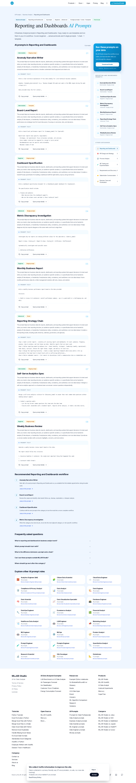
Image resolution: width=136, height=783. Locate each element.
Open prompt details (39, 96)
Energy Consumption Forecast (51, 691)
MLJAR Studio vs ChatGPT (107, 727)
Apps (88, 3)
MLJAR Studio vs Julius (106, 715)
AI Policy (15, 689)
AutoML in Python (18, 742)
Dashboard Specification (29, 163)
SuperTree (101, 694)
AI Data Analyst (103, 685)
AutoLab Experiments (105, 688)
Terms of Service (17, 683)
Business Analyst (27, 14)
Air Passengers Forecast (49, 682)
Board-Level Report (27, 110)
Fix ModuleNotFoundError (78, 682)
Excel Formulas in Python (20, 718)
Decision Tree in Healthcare (21, 748)
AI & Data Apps (74, 691)
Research (72, 703)
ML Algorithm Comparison (78, 700)
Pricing (95, 3)
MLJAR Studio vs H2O (105, 718)
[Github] (122, 775)
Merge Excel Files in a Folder (21, 724)
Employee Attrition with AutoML (22, 745)
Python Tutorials (17, 715)
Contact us (15, 756)
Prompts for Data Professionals (80, 715)
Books (71, 688)
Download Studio (118, 3)
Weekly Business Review (29, 426)
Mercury (101, 691)
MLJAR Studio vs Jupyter (107, 724)
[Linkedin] (116, 775)
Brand (71, 694)
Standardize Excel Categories (21, 739)
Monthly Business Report (30, 268)
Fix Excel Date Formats (19, 736)
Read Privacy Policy (35, 777)
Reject (94, 769)
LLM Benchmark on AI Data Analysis (53, 679)
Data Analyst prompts (76, 718)
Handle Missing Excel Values (21, 733)
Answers (72, 697)
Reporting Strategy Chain (30, 321)
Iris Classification (46, 685)
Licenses (14, 692)
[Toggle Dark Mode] (107, 3)
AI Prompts (18, 14)
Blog (102, 3)
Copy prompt (24, 96)
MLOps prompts (74, 733)
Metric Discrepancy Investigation (34, 215)
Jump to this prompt (25, 489)
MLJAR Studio (19, 676)
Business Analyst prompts (78, 721)
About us (15, 762)
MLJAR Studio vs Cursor (106, 730)
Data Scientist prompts (77, 724)
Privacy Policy (16, 686)
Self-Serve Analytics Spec (30, 373)
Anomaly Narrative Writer (30, 57)
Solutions (72, 706)
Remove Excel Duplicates (20, 730)
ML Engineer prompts (76, 727)
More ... (43, 721)
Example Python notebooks (78, 679)
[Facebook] (110, 775)
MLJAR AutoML (103, 682)
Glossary (72, 685)
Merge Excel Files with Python (22, 721)
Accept (94, 774)
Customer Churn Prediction (50, 688)
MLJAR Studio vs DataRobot (108, 721)
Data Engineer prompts (77, 730)
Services (14, 759)
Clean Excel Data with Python (22, 727)
